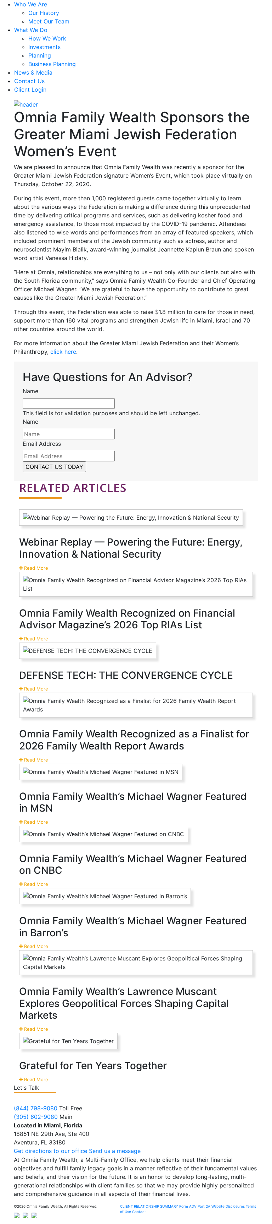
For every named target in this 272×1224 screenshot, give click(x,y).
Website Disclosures (228, 1206)
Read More (35, 568)
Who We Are (30, 4)
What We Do (30, 29)
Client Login (30, 89)
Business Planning (52, 63)
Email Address (42, 443)
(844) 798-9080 (35, 1108)
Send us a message (115, 1150)
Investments (44, 46)
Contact (139, 1211)
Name (30, 391)
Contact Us (29, 81)
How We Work (47, 38)
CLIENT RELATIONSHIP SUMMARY (149, 1206)
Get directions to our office (50, 1150)
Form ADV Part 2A (194, 1206)
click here (63, 351)
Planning (39, 55)
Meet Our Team (48, 21)
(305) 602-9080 (36, 1116)
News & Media (33, 72)
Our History (43, 12)
